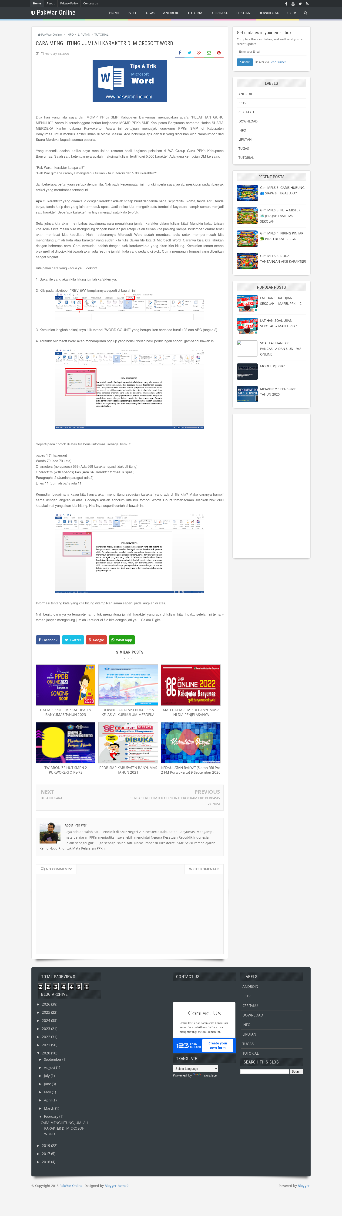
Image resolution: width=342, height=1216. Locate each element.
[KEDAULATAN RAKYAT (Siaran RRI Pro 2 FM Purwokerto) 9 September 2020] (191, 762)
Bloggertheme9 (116, 1185)
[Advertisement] (271, 486)
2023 (46, 1028)
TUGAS (243, 148)
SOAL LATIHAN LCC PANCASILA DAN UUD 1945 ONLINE (281, 348)
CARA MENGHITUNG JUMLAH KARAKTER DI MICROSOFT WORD (64, 1128)
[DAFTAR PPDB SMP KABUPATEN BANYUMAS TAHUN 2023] (65, 704)
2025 (46, 1012)
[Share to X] (189, 53)
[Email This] (209, 53)
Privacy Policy (69, 3)
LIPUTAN (245, 139)
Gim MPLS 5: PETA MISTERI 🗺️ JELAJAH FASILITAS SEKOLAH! (281, 216)
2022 (46, 1036)
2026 (46, 1004)
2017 (46, 1153)
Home (37, 3)
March (49, 1108)
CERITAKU (246, 112)
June (48, 1083)
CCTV (242, 103)
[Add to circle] (293, 3)
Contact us (90, 3)
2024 (46, 1020)
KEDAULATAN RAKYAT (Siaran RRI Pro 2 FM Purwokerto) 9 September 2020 (191, 770)
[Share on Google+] (199, 53)
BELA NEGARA (51, 798)
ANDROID (245, 94)
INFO (242, 130)
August (50, 1067)
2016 (46, 1161)
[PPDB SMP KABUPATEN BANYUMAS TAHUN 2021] (128, 762)
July (47, 1075)
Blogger (304, 1185)
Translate (209, 1075)
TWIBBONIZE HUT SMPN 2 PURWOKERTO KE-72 (65, 770)
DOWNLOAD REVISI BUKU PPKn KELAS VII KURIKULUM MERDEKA (128, 712)
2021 (46, 1045)
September (53, 1059)
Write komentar (204, 869)
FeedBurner (278, 62)
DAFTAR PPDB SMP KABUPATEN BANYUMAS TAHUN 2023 (65, 712)
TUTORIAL (246, 157)
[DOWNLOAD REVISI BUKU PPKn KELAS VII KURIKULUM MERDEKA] (128, 704)
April (48, 1100)
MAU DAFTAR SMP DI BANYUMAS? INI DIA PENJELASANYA (190, 712)
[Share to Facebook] (179, 53)
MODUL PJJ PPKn (272, 366)
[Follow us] (300, 3)
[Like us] (286, 3)
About (51, 3)
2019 (46, 1145)
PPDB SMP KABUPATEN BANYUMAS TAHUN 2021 (128, 770)
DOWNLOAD (248, 121)
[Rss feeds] (307, 3)
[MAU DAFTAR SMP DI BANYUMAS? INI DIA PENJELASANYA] (191, 704)
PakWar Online (71, 1185)
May (48, 1092)
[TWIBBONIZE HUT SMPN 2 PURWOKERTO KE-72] (65, 762)
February (51, 1116)
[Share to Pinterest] (219, 53)
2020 (46, 1053)
